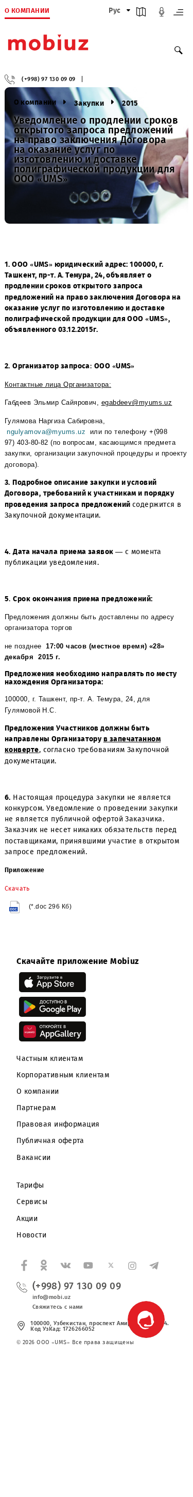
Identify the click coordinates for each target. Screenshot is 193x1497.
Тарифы (30, 1185)
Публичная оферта (50, 1140)
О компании (37, 1091)
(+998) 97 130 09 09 (49, 79)
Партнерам (36, 1108)
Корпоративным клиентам (62, 1075)
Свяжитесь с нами (57, 1307)
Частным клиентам (49, 1058)
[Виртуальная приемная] (161, 14)
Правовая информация (58, 1124)
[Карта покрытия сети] (141, 14)
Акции (27, 1218)
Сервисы (31, 1201)
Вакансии (33, 1157)
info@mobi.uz (51, 1297)
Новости (31, 1235)
